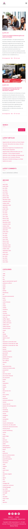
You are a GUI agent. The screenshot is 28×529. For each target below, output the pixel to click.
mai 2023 (5, 258)
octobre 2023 (6, 248)
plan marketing (6, 457)
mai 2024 (5, 235)
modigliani (5, 415)
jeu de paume (6, 377)
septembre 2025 (7, 205)
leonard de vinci (7, 390)
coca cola (5, 317)
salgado (5, 466)
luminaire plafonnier (8, 400)
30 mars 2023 (5, 85)
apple (4, 287)
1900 (4, 273)
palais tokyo (6, 436)
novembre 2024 (6, 224)
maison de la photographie (9, 406)
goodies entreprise (7, 357)
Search (5, 125)
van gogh (5, 493)
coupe (4, 330)
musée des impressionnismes (10, 426)
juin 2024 (5, 233)
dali (4, 332)
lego (4, 389)
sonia (4, 481)
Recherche (21, 130)
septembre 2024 (7, 228)
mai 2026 (5, 190)
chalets (4, 307)
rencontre (5, 462)
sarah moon (6, 470)
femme (4, 347)
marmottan (5, 411)
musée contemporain (8, 423)
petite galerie (6, 445)
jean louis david (7, 373)
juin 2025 (5, 211)
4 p (3, 277)
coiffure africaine (7, 322)
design (4, 334)
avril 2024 (5, 237)
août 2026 (5, 184)
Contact (17, 517)
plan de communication (9, 455)
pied (4, 451)
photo (4, 449)
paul (4, 438)
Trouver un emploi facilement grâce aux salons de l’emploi (13, 36)
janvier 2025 (6, 220)
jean (4, 372)
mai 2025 (5, 212)
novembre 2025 (6, 201)
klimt (4, 381)
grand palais (6, 358)
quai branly (5, 460)
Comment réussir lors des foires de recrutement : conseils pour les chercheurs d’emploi (12, 89)
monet (4, 417)
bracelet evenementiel (8, 296)
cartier (4, 300)
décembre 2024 (6, 222)
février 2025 (6, 218)
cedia (4, 304)
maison (4, 402)
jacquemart (5, 370)
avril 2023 (5, 260)
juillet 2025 (5, 209)
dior (4, 339)
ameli (4, 285)
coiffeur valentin (7, 321)
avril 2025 (5, 214)
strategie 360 (6, 483)
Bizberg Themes (14, 525)
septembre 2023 (7, 250)
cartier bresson (6, 302)
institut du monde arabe (9, 368)
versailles (5, 496)
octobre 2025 (6, 203)
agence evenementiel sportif (10, 281)
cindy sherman (6, 315)
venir (4, 494)
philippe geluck (6, 447)
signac (4, 477)
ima (4, 364)
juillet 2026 (5, 186)
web (4, 500)
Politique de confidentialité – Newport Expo (14, 519)
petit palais (5, 442)
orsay (4, 434)
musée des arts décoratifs (9, 425)
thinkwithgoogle (7, 487)
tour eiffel (5, 489)
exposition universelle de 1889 (10, 343)
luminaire (5, 398)
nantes (4, 432)
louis (4, 392)
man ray (5, 408)
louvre (4, 396)
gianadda (5, 355)
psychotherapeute (7, 459)
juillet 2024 (5, 231)
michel (4, 413)
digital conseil (6, 338)
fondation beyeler (7, 351)
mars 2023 (5, 262)
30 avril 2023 (5, 32)
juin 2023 (5, 256)
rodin (4, 464)
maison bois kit (6, 404)
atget (4, 288)
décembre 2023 (6, 245)
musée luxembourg (7, 430)
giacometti (5, 353)
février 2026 (6, 195)
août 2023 (5, 252)
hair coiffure (6, 360)
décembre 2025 (6, 199)
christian (5, 313)
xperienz (5, 502)
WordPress (16, 524)
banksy (4, 290)
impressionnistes (7, 366)
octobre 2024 (6, 226)
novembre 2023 (6, 247)
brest (4, 298)
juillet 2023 (5, 254)
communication (6, 328)
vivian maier (6, 498)
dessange (5, 336)
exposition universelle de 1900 (10, 345)
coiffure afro (6, 324)
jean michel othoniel (8, 375)
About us (10, 517)
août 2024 (5, 229)
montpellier (6, 419)
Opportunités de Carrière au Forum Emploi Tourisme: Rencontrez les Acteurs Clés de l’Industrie (13, 144)
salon (4, 468)
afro (4, 279)
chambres (5, 309)
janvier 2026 (6, 197)
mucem (4, 421)
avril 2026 (5, 192)
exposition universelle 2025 (9, 341)
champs (5, 311)
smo (4, 479)
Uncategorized (6, 58)
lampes (4, 387)
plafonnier (5, 453)
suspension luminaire (8, 485)
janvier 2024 (6, 243)
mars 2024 (5, 239)
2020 (4, 275)
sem (4, 476)
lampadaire (5, 383)
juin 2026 (5, 188)
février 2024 (6, 241)
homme (4, 362)
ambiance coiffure (7, 283)
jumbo (4, 379)
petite (4, 443)
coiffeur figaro (6, 319)
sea (3, 472)
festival (4, 349)
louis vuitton (6, 394)
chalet (4, 305)
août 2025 (5, 207)
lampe (4, 385)
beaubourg (5, 292)
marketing (5, 409)
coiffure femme (6, 326)
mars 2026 (5, 194)
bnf (3, 294)
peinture (5, 440)
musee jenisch (6, 428)
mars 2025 (5, 216)
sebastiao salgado (7, 474)
